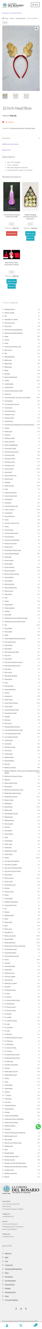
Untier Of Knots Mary (11, 1122)
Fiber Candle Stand (11, 587)
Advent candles (9, 313)
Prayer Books (9, 898)
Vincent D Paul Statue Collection (15, 1132)
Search (21, 1325)
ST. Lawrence (9, 1027)
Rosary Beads (9, 939)
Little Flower (9, 754)
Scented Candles (10, 966)
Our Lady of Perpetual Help (13, 868)
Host (6, 682)
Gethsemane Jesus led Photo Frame (16, 618)
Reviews (8, 1288)
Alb (6, 316)
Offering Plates (9, 820)
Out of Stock (11, 233)
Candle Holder (9, 384)
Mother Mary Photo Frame (13, 793)
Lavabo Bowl (9, 740)
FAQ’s (7, 1273)
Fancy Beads (8, 581)
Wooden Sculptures (11, 1173)
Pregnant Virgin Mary (11, 902)
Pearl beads (8, 874)
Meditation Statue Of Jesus (13, 776)
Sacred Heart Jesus (11, 949)
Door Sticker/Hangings (12, 553)
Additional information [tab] (10, 144)
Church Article (9, 469)
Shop (7, 1296)
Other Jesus (8, 844)
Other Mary (8, 847)
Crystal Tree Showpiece (12, 540)
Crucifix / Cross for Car (12, 523)
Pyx (6, 908)
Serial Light (8, 970)
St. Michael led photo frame (13, 1037)
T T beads (8, 1095)
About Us (8, 1253)
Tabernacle (8, 1099)
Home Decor (8, 679)
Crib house (8, 503)
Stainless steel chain (11, 1065)
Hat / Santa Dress (10, 642)
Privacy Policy (10, 1284)
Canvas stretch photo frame (14, 391)
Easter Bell (8, 557)
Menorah (7, 779)
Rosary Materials (10, 942)
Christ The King (9, 441)
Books (6, 370)
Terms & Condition (11, 1300)
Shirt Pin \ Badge (10, 976)
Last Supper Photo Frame (13, 733)
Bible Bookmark (9, 357)
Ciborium (7, 482)
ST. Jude (7, 1024)
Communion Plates (11, 492)
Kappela (7, 716)
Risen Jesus (8, 929)
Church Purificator (10, 475)
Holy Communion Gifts (12, 652)
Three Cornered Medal (11, 1115)
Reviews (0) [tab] (6, 150)
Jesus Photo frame (11, 713)
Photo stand (9, 881)
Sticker (7, 1078)
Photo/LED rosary (10, 885)
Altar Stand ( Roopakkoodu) (13, 329)
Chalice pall (8, 431)
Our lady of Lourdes (11, 864)
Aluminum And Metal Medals (14, 333)
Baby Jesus (8, 350)
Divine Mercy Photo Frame (13, 550)
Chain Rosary (9, 421)
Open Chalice (9, 834)
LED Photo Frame (10, 747)
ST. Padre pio (9, 1041)
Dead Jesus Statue (11, 543)
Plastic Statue (9, 891)
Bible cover (8, 360)
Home (6, 18)
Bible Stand (8, 363)
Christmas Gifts (9, 455)
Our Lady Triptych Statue (13, 871)
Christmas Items (20, 18)
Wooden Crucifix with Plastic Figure (16, 1166)
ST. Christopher (9, 1004)
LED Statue (8, 750)
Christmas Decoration (17, 128)
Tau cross (8, 1102)
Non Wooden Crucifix (11, 813)
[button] (36, 28)
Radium (7, 912)
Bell (6, 353)
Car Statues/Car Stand (12, 404)
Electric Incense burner (12, 574)
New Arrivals (8, 807)
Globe (6, 635)
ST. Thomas (8, 1051)
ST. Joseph (8, 1017)
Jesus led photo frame (12, 710)
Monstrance (8, 786)
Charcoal (7, 435)
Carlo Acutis (8, 408)
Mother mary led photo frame (14, 790)
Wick (6, 1149)
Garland (7, 611)
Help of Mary (9, 645)
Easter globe (9, 564)
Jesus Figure (9, 706)
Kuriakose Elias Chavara (12, 727)
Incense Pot (8, 696)
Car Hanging (8, 401)
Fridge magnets (10, 608)
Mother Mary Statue (11, 796)
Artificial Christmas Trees (13, 346)
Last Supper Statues (11, 737)
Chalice (7, 428)
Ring (6, 925)
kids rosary (8, 723)
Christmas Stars (10, 462)
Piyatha (7, 888)
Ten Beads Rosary (10, 1105)
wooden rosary (9, 1170)
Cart (6, 1261)
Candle (7, 380)
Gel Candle (8, 615)
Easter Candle (9, 560)
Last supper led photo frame (14, 730)
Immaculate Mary (10, 689)
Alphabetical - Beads (11, 319)
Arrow (6, 343)
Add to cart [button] (30, 233)
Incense (7, 693)
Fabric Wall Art (9, 577)
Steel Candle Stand (11, 1075)
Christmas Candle (10, 448)
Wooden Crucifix (10, 1160)
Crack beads (8, 499)
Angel (6, 336)
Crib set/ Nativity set (11, 506)
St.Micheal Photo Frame (12, 1058)
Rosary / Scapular (10, 936)
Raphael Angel (9, 915)
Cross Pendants (10, 516)
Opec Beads (8, 830)
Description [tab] (6, 138)
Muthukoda (8, 803)
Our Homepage (10, 1281)
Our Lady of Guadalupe (12, 861)
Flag (6, 598)
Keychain (7, 720)
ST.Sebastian (9, 1061)
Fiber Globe (8, 594)
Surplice (7, 1092)
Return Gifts (8, 922)
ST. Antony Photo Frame (12, 1000)
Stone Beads (9, 1085)
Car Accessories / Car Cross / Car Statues (17, 397)
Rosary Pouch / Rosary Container (15, 946)
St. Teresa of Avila (10, 1048)
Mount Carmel (9, 800)
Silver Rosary (9, 980)
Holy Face (8, 655)
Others (12, 18)
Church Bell (8, 472)
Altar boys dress (10, 323)
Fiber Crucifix (9, 591)
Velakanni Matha (10, 1126)
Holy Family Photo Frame (12, 666)
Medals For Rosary (10, 767)
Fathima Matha (9, 584)
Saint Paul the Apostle (12, 956)
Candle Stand (9, 387)
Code (6, 489)
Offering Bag (9, 817)
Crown (7, 520)
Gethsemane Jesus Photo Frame (15, 621)
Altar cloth (8, 326)
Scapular (7, 963)
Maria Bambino (9, 761)
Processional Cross (11, 905)
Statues (7, 1068)
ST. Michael (8, 1034)
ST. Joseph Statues (11, 1020)
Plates (7, 895)
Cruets (7, 526)
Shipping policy (10, 1292)
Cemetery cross (9, 414)
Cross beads (8, 513)
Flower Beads (9, 604)
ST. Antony (8, 997)
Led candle (8, 744)
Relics (6, 919)
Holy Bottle (8, 649)
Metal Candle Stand (11, 783)
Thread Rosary (9, 1109)
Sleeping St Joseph (11, 983)
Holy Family (8, 659)
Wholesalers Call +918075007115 (12, 13)
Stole (6, 1082)
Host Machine (9, 686)
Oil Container (9, 824)
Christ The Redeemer (11, 445)
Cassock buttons (10, 411)
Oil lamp (7, 827)
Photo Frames (9, 878)
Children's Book (9, 438)
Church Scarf (9, 479)
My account (9, 1277)
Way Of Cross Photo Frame (13, 1143)
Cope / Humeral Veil (11, 496)
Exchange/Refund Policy (13, 1269)
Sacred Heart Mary (10, 953)
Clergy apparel (9, 486)
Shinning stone (9, 973)
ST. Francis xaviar (10, 1010)
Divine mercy (9, 547)
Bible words (8, 367)
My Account (7, 1325)
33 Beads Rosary (10, 309)
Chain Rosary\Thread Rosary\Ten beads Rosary (19, 425)
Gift (6, 625)
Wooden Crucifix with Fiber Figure (15, 1163)
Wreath (7, 1177)
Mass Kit (7, 764)
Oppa (6, 837)
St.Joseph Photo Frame (12, 1054)
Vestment (8, 1129)
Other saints (9, 854)
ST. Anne (7, 993)
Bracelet (7, 374)
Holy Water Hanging (11, 676)
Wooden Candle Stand (12, 1156)
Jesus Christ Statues (11, 703)
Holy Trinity (8, 672)
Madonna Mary (9, 757)
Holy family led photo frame (14, 662)
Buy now (30, 238)
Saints (7, 959)
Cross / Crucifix (9, 509)
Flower (7, 601)
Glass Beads (8, 628)
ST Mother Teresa (10, 990)
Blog (6, 1257)
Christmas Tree (9, 465)
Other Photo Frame (11, 851)
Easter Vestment (10, 570)
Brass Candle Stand (11, 377)
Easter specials (9, 567)
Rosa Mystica (9, 932)
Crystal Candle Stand (11, 533)
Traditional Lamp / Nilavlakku (14, 1119)
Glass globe (8, 631)
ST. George (8, 1014)
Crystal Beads (9, 530)
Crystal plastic (9, 536)
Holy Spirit (8, 669)
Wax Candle (8, 1139)
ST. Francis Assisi (10, 1007)
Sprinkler (7, 986)
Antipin (7, 340)
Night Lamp (8, 810)
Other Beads (8, 841)
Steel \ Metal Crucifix (11, 1071)
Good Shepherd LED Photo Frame (15, 638)
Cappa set (8, 394)
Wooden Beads (9, 1153)
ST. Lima (7, 1031)
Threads (7, 1112)
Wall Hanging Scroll (11, 1136)
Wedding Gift (9, 1146)
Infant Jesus (9, 699)
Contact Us (9, 1265)
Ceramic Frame (9, 418)
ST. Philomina (9, 1044)
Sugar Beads (9, 1088)
